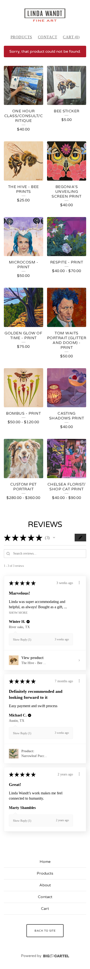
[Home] (45, 15)
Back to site (45, 930)
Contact (47, 37)
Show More (18, 612)
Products (21, 37)
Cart (45, 908)
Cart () (71, 37)
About (45, 885)
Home (45, 861)
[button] (54, 537)
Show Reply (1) (22, 639)
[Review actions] (79, 582)
